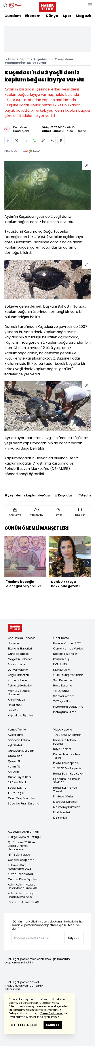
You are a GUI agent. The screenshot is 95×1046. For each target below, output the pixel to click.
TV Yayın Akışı (62, 701)
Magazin (84, 15)
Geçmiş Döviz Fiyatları (23, 879)
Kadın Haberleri (18, 680)
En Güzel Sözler (63, 796)
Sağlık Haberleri (18, 675)
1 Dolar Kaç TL (17, 788)
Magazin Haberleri (20, 659)
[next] (88, 563)
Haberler (9, 59)
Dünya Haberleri (18, 670)
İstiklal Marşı (61, 659)
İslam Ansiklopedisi (66, 763)
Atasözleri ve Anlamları (23, 832)
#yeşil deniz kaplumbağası (27, 495)
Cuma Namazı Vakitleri (68, 648)
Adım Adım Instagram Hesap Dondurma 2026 (23, 886)
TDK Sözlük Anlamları (67, 735)
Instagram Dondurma (68, 706)
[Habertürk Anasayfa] (47, 6)
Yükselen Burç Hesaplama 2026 (19, 867)
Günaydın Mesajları (21, 751)
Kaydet (73, 937)
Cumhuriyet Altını (19, 777)
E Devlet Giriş (61, 670)
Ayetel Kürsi (15, 735)
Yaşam (24, 59)
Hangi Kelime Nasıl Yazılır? (65, 789)
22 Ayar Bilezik (17, 782)
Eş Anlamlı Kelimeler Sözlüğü (66, 780)
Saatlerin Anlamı (19, 740)
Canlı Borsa (61, 638)
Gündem (12, 15)
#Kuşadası (64, 495)
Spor (67, 15)
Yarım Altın (15, 766)
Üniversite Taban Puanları (64, 741)
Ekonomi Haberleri (20, 648)
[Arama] (5, 5)
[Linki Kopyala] (61, 140)
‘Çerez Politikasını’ (51, 1013)
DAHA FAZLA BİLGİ (24, 1025)
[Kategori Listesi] (89, 5)
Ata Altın (13, 772)
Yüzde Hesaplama (20, 874)
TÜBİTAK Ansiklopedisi (67, 768)
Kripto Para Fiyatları (21, 715)
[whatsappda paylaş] (34, 140)
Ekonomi (33, 15)
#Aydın (84, 495)
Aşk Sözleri (15, 745)
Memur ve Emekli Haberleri (19, 692)
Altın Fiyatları (16, 699)
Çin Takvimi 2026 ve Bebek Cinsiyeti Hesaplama (21, 845)
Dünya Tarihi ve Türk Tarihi (66, 756)
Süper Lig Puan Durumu (23, 803)
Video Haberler (63, 729)
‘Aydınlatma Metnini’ (22, 1017)
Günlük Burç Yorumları (68, 675)
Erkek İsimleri (61, 812)
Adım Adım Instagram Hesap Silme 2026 (23, 895)
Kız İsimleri (60, 817)
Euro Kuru (14, 710)
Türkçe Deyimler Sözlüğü (24, 837)
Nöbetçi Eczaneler (65, 654)
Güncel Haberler (18, 654)
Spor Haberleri (17, 664)
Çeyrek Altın (15, 761)
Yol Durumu (61, 691)
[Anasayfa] (15, 628)
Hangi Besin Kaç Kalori (68, 773)
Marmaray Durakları (66, 807)
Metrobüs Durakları (65, 802)
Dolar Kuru (15, 705)
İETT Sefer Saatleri (19, 854)
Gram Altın (15, 756)
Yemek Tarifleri (17, 729)
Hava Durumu (62, 685)
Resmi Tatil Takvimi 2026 (24, 902)
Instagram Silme (64, 712)
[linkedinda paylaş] (25, 140)
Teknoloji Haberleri (20, 685)
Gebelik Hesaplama (21, 860)
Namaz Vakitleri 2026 (67, 643)
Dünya (52, 15)
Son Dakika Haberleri (21, 638)
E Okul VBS (60, 664)
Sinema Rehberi (63, 696)
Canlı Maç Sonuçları (22, 798)
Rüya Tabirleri (62, 749)
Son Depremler (63, 680)
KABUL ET (52, 1025)
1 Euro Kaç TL (16, 793)
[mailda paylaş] (43, 140)
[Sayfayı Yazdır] (52, 140)
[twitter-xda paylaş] (16, 140)
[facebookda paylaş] (7, 140)
